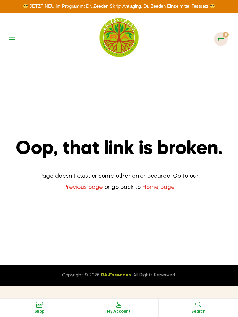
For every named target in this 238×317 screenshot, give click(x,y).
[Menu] (16, 39)
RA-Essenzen (116, 275)
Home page (158, 187)
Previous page (83, 187)
